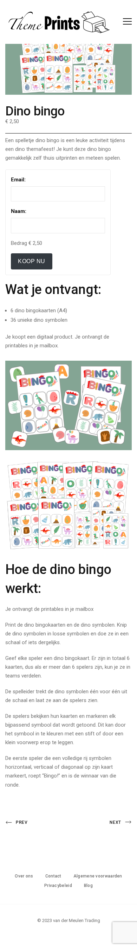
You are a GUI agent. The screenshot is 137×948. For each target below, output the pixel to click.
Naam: (18, 211)
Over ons (24, 876)
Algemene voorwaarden (97, 876)
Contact (53, 876)
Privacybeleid (58, 885)
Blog (88, 885)
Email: (18, 179)
